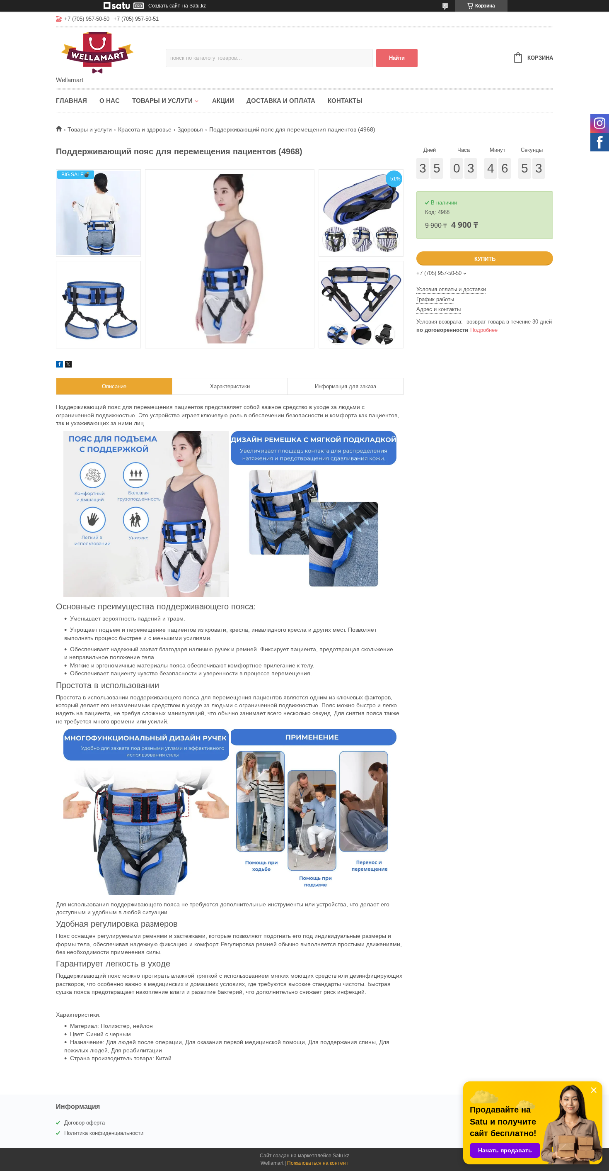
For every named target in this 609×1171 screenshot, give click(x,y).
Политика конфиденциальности (103, 1133)
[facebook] (59, 365)
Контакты (345, 100)
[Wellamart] (111, 52)
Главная (71, 100)
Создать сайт (164, 6)
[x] (68, 365)
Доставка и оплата (281, 100)
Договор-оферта (84, 1123)
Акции (223, 100)
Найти (397, 58)
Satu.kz (341, 1156)
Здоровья (190, 129)
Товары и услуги (162, 100)
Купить (484, 259)
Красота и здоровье (145, 129)
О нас (109, 100)
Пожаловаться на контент (317, 1163)
